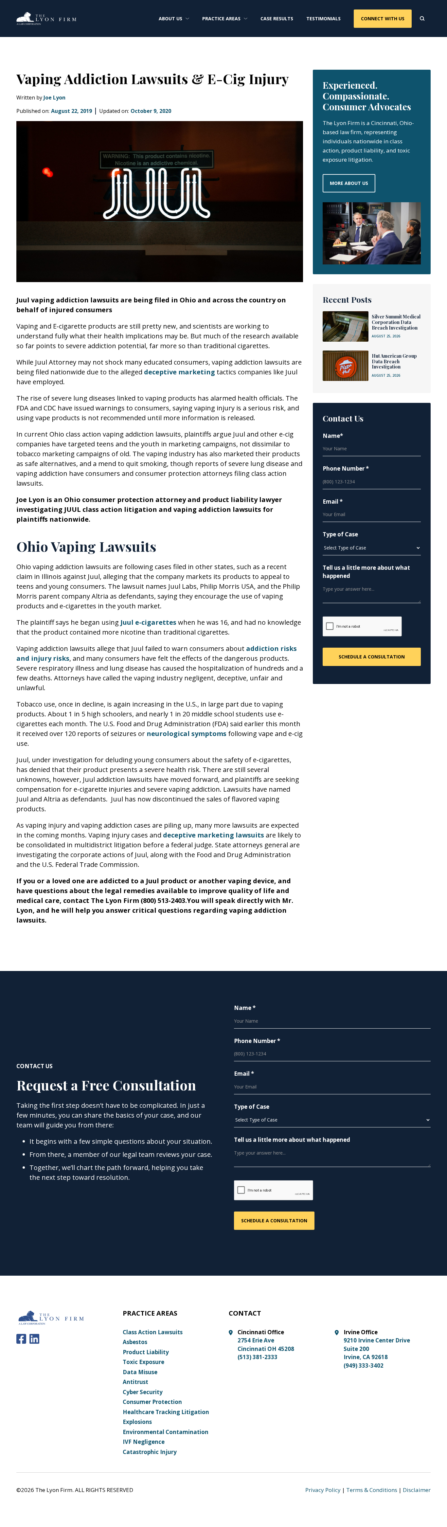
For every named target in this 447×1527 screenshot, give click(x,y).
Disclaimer (417, 1490)
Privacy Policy (323, 1490)
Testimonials (323, 18)
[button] (174, 18)
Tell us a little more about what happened (366, 572)
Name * (245, 1008)
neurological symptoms (186, 733)
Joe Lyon (54, 97)
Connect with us (382, 18)
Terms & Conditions (371, 1490)
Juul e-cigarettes (148, 622)
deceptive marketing (179, 372)
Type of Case (340, 534)
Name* (333, 436)
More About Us (349, 183)
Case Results (276, 18)
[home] (46, 18)
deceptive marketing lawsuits (213, 835)
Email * (333, 501)
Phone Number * (346, 468)
